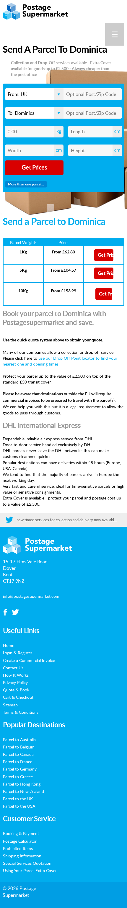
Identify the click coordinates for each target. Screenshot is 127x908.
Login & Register (17, 652)
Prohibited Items (18, 848)
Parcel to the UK (18, 798)
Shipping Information (22, 856)
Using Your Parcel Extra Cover (30, 870)
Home (8, 645)
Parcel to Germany (20, 769)
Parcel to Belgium (19, 747)
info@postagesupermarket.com (31, 596)
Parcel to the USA (19, 806)
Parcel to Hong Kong (21, 784)
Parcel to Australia (19, 739)
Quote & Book (16, 690)
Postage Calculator (20, 841)
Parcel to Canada (18, 754)
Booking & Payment (21, 833)
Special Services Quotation (27, 863)
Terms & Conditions (20, 712)
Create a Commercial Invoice (29, 660)
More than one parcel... (26, 184)
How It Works (16, 675)
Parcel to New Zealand (23, 791)
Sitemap (10, 705)
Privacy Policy (15, 682)
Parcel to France (17, 761)
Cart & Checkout (18, 697)
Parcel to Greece (18, 776)
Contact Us (13, 667)
